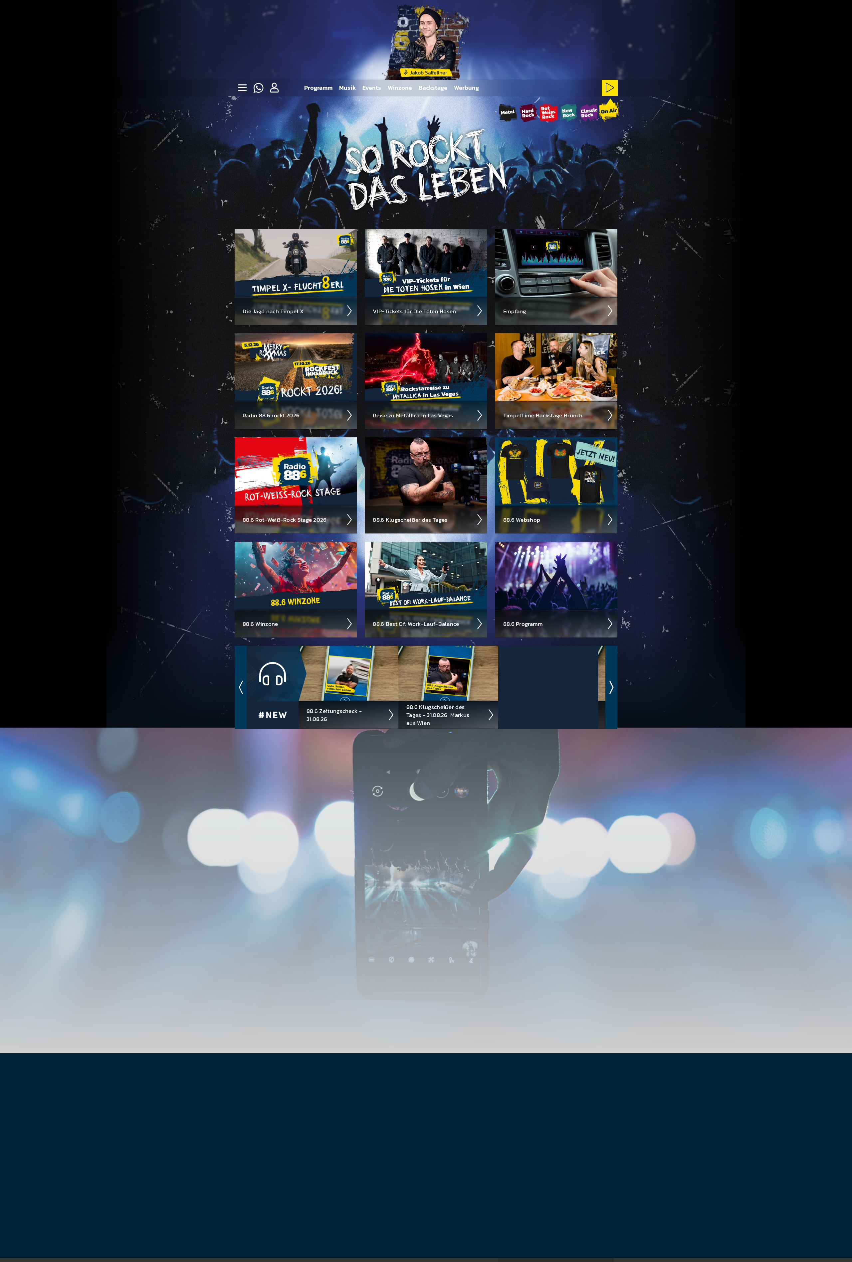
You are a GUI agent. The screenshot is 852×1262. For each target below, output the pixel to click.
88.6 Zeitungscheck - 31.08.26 (334, 715)
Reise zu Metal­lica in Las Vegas (413, 415)
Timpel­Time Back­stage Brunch (543, 415)
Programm (318, 87)
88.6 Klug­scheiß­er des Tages (410, 519)
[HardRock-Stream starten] (528, 113)
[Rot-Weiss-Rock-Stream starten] (548, 113)
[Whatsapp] (258, 88)
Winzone (400, 87)
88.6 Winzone (260, 624)
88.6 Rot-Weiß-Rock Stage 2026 (285, 519)
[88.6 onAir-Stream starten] (609, 112)
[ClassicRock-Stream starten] (589, 113)
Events (371, 87)
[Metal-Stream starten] (508, 113)
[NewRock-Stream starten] (568, 113)
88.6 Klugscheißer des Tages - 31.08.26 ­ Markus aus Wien (437, 715)
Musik (347, 87)
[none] (242, 88)
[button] (274, 88)
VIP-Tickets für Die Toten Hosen (414, 311)
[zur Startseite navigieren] (258, 40)
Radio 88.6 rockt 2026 (271, 415)
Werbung (466, 87)
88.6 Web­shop (521, 519)
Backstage (433, 87)
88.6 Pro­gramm (523, 624)
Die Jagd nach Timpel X (273, 311)
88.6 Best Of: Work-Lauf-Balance (416, 624)
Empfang (514, 311)
